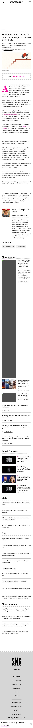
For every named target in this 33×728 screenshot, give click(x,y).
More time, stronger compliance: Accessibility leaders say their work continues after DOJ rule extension (16, 438)
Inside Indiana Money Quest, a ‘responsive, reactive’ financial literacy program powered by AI (16, 427)
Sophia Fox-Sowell (9, 49)
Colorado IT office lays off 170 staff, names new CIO (23, 395)
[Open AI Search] (5, 2)
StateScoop (16, 688)
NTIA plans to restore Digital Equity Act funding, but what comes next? (23, 469)
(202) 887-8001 (16, 714)
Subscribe (5, 725)
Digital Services (8, 247)
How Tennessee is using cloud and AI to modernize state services (23, 478)
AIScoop (16, 696)
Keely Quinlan (24, 282)
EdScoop (16, 692)
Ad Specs (16, 710)
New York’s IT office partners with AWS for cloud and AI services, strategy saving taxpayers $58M (24, 264)
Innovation (21, 247)
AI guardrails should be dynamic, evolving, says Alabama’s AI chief (16, 416)
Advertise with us (17, 706)
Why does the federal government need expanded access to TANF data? (24, 459)
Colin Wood (7, 410)
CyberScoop (16, 684)
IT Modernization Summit (10, 114)
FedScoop (16, 677)
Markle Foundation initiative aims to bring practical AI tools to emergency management (23, 383)
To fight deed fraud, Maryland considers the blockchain (15, 406)
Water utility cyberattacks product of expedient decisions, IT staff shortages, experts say (24, 489)
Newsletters (16, 703)
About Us (16, 669)
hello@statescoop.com (16, 718)
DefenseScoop (16, 680)
